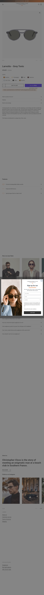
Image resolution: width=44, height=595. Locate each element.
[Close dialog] (42, 281)
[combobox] (32, 300)
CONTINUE (32, 312)
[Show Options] (40, 300)
